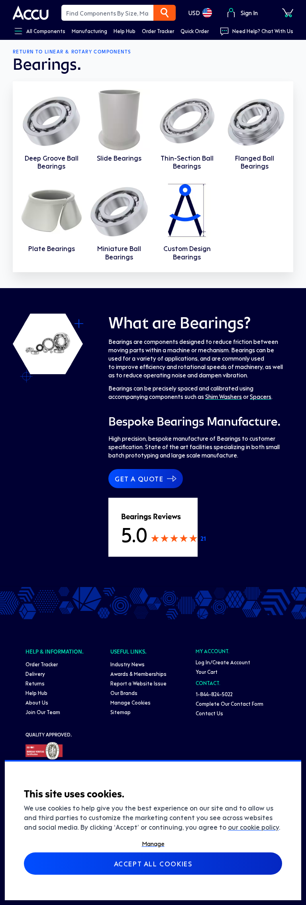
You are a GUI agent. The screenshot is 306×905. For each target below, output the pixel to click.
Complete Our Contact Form (229, 704)
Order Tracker (42, 664)
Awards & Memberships (138, 674)
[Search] (164, 13)
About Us (37, 702)
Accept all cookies (153, 864)
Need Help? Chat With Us (262, 31)
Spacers (260, 396)
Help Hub (36, 693)
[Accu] (31, 13)
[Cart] (287, 12)
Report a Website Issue (138, 683)
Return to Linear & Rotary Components (72, 52)
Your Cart (207, 672)
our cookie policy (253, 827)
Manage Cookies (130, 702)
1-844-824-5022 (214, 694)
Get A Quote (139, 479)
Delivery (35, 674)
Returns (35, 683)
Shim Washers (223, 396)
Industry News (127, 664)
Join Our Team (43, 712)
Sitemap (120, 712)
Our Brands (123, 693)
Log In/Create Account (223, 662)
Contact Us (209, 713)
